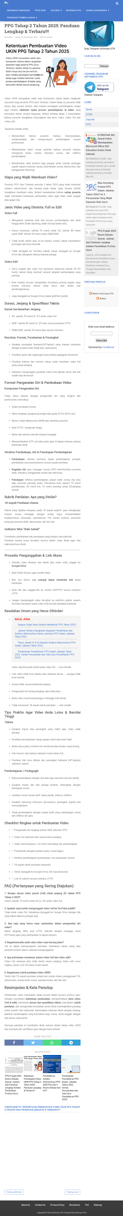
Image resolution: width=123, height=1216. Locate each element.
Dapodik (55, 10)
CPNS (89, 114)
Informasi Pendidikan (18, 10)
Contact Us (40, 1205)
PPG (88, 124)
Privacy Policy (57, 1205)
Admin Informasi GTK (103, 293)
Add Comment (46, 37)
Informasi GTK (57, 1213)
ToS (87, 1205)
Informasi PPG (73, 10)
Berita (89, 109)
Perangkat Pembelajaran (21, 18)
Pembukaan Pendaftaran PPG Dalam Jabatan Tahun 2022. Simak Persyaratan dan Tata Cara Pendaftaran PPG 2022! (44, 654)
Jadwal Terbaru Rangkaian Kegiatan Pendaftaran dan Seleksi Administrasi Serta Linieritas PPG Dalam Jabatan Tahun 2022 (45, 633)
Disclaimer (74, 1205)
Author (103, 298)
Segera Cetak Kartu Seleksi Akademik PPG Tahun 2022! (47, 624)
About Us (25, 1205)
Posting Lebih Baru (14, 1192)
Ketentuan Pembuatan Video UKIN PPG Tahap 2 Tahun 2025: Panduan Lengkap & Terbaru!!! (32, 1083)
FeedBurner (108, 347)
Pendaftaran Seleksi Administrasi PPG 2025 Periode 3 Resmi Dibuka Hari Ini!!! (52, 1083)
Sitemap (98, 1205)
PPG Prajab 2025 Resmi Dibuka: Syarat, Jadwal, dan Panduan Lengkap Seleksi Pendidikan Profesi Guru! (13, 1085)
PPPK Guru (40, 10)
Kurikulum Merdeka (96, 10)
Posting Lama (72, 1192)
